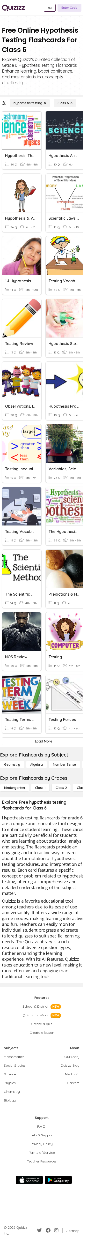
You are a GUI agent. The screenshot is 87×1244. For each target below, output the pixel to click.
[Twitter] (39, 1230)
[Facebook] (48, 1230)
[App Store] (29, 1180)
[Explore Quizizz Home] (13, 8)
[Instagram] (56, 1230)
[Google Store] (58, 1180)
